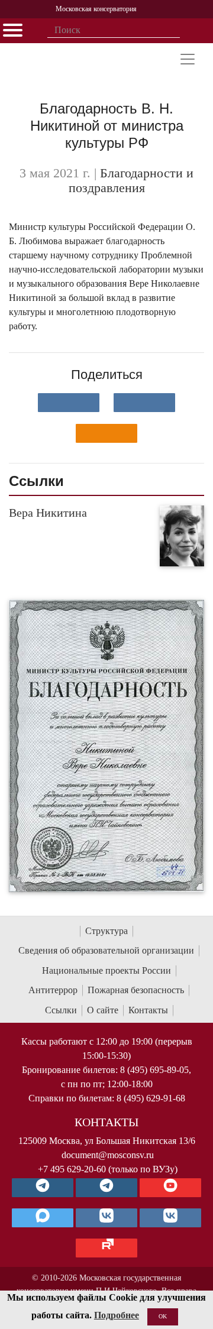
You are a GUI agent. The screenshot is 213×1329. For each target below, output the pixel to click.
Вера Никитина (48, 512)
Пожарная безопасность (136, 990)
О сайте (102, 1010)
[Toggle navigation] (188, 59)
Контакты (148, 1010)
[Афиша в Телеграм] (106, 1248)
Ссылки (61, 1010)
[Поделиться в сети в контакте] (68, 402)
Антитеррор (53, 990)
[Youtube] (170, 1187)
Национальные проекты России (106, 970)
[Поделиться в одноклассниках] (106, 433)
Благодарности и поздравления (131, 181)
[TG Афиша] (106, 1187)
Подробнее (116, 1315)
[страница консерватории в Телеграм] (42, 1187)
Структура (106, 931)
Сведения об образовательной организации (106, 950)
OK (163, 1316)
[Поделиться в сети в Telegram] (144, 402)
